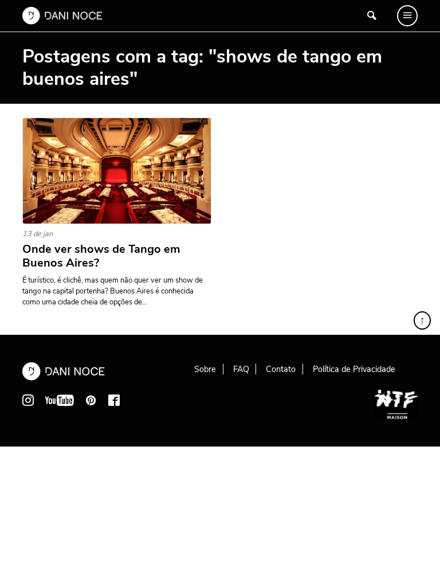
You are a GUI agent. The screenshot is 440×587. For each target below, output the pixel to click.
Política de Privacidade (354, 369)
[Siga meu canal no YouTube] (59, 400)
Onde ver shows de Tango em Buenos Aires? (101, 256)
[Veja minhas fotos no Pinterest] (91, 400)
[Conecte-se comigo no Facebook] (114, 400)
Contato (281, 369)
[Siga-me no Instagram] (28, 400)
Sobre (205, 369)
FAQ (241, 369)
